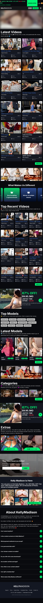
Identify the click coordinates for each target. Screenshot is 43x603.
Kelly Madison (30, 319)
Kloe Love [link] (3, 157)
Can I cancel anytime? (7, 531)
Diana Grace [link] (25, 115)
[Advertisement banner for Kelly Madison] (21, 174)
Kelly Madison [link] (26, 136)
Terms (11, 590)
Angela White (5, 322)
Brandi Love (4, 319)
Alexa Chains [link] (32, 223)
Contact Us (35, 590)
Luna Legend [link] (25, 52)
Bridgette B (19, 325)
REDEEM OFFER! (32, 3)
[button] (42, 349)
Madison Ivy (13, 322)
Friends (30, 590)
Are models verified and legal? (9, 561)
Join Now (35, 8)
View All (38, 163)
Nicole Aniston (21, 319)
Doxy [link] (31, 240)
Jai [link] (23, 73)
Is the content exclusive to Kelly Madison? (12, 536)
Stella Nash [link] (25, 94)
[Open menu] (40, 8)
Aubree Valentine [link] (19, 277)
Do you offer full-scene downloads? (11, 556)
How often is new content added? (10, 566)
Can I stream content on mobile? (10, 551)
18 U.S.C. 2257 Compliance (16, 592)
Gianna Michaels (23, 322)
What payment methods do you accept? (12, 541)
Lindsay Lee (12, 325)
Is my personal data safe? (8, 546)
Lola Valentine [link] (33, 277)
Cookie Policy (16, 590)
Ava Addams (13, 319)
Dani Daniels (27, 325)
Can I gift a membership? (7, 571)
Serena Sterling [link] (4, 73)
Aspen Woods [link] (4, 52)
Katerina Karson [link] (18, 258)
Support (6, 590)
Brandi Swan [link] (4, 136)
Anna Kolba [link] (3, 94)
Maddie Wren (32, 322)
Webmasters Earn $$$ (27, 592)
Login (30, 8)
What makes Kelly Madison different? (11, 577)
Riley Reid (4, 325)
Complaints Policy (24, 590)
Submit (26, 468)
